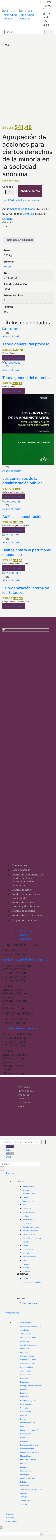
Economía (24, 1389)
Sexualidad (24, 1486)
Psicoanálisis (25, 1471)
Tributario (26, 1271)
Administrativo (28, 1186)
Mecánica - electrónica (29, 1460)
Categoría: (15, 213)
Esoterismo (25, 1393)
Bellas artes (25, 1349)
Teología (23, 1497)
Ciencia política (29, 1201)
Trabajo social (26, 1500)
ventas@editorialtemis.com (20, 1028)
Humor (23, 1419)
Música (23, 1463)
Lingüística (24, 1437)
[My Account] (53, 13)
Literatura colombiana (29, 1445)
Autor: (5, 208)
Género (25, 1245)
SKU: (38, 208)
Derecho (7, 218)
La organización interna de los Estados (25, 590)
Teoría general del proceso (25, 344)
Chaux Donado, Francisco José (15, 525)
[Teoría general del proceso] (11, 328)
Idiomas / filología (27, 1423)
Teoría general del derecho (26, 377)
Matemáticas (25, 1456)
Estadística (24, 1397)
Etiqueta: (40, 213)
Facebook (25, 931)
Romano (26, 1268)
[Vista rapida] (3, 340)
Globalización (25, 1412)
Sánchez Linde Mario (22, 208)
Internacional (28, 1249)
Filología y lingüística (28, 1400)
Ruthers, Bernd (8, 387)
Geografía (24, 1408)
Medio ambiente (29, 1257)
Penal (25, 1260)
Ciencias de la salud (28, 1360)
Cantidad (7, 186)
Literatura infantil (27, 1449)
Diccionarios (25, 1382)
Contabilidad (25, 1374)
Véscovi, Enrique (9, 353)
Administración (26, 1323)
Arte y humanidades (28, 1345)
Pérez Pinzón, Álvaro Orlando (15, 564)
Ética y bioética (29, 1234)
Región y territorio (27, 1478)
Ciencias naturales (27, 1363)
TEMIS (25, 1278)
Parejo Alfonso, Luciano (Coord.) (16, 601)
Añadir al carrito (30, 190)
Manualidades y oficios (29, 1452)
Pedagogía (24, 1467)
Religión (23, 1482)
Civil (24, 1205)
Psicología (24, 1474)
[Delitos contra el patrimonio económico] (10, 534)
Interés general (26, 1434)
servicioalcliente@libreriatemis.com (26, 959)
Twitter (24, 934)
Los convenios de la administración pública (22, 480)
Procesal (26, 1264)
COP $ (10, 1155)
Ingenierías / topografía (29, 1430)
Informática (24, 1426)
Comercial (28, 213)
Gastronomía (25, 1404)
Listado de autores (30, 1303)
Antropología (25, 1334)
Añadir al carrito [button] (11, 336)
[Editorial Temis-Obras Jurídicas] (10, 14)
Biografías (24, 1352)
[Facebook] (9, 226)
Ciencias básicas (27, 1356)
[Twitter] (9, 229)
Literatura (24, 1441)
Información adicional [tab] (20, 239)
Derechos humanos (30, 1231)
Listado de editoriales (32, 1282)
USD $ (10, 1148)
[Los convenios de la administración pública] (28, 429)
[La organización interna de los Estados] (11, 572)
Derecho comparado (31, 1227)
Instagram (25, 938)
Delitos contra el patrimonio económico (26, 552)
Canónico (26, 1197)
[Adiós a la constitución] (11, 501)
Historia (23, 1415)
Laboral (26, 1253)
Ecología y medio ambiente (31, 1386)
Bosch (7, 266)
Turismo (23, 1504)
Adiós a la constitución (22, 516)
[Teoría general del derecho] (11, 362)
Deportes (24, 1378)
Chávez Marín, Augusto (12, 492)
